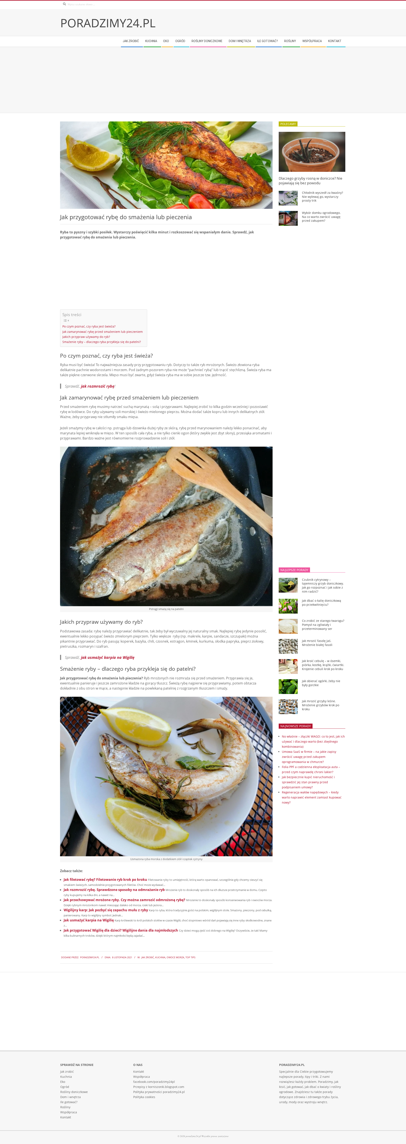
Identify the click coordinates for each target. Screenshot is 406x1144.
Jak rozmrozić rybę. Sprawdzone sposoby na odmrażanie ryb (114, 889)
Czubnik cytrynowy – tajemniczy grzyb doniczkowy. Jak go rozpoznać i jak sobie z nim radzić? (323, 585)
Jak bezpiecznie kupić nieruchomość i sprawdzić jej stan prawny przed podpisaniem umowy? (308, 782)
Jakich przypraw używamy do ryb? (86, 337)
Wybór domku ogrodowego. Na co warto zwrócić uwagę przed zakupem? (321, 217)
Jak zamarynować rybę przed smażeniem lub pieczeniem (102, 332)
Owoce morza (175, 957)
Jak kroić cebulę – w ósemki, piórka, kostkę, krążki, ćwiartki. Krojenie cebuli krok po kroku (323, 665)
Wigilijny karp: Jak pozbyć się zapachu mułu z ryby (106, 910)
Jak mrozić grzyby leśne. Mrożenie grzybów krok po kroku (320, 705)
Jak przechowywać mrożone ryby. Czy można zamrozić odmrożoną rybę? (124, 900)
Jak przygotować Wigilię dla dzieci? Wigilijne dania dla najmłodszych (121, 930)
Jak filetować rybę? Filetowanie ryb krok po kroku (105, 879)
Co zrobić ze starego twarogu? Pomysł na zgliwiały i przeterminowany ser (323, 625)
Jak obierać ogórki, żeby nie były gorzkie (321, 683)
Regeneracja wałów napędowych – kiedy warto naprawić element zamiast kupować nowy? (312, 797)
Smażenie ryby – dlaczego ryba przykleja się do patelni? (101, 342)
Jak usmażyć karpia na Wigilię (89, 920)
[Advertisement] (187, 80)
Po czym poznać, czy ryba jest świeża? (88, 326)
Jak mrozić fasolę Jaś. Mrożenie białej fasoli (317, 643)
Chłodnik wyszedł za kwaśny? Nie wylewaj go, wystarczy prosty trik (322, 196)
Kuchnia (160, 957)
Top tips (190, 957)
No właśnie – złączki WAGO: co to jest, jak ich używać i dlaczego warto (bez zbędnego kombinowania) (313, 741)
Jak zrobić (147, 957)
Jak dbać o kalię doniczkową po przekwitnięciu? (321, 603)
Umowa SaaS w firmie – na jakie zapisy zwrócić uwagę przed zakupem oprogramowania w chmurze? (309, 757)
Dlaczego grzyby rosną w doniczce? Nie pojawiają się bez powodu (310, 181)
